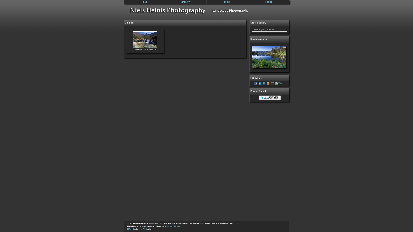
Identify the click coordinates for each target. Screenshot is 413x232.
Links (227, 2)
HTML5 (130, 229)
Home (144, 2)
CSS (145, 229)
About (268, 2)
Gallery (186, 2)
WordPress (175, 226)
